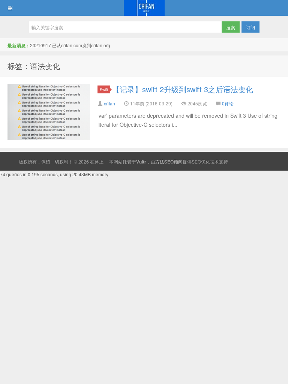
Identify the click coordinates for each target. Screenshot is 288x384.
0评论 (228, 103)
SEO (196, 161)
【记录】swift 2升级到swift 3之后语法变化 (182, 89)
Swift (104, 89)
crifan (109, 103)
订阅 (250, 27)
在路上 (144, 8)
